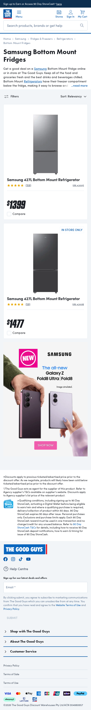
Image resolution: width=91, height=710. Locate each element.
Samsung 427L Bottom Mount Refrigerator (43, 179)
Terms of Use (10, 682)
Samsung (20, 38)
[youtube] (28, 558)
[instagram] (13, 558)
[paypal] (80, 693)
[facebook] (5, 558)
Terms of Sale (11, 674)
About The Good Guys (27, 641)
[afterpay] (9, 699)
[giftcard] (35, 699)
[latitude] (24, 699)
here (59, 3)
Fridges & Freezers (41, 38)
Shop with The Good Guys (30, 631)
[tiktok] (21, 558)
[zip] (66, 693)
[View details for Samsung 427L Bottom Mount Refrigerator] (45, 141)
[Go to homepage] (7, 14)
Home (7, 38)
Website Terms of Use (68, 605)
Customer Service (23, 651)
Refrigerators (65, 38)
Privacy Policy (11, 608)
